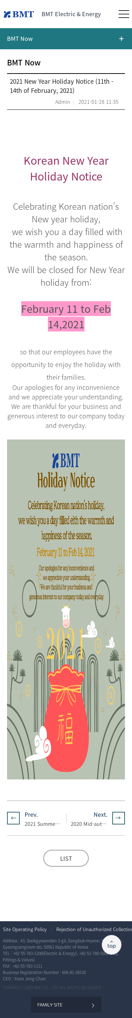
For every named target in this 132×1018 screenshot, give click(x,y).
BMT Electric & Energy (71, 14)
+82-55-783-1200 (28, 953)
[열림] (66, 38)
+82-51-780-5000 (94, 953)
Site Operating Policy (24, 929)
